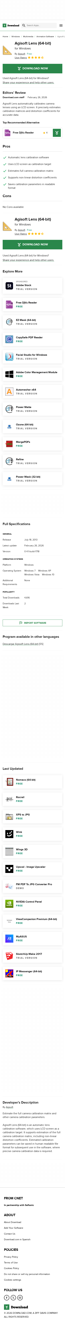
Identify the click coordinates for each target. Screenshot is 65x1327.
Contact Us (9, 1233)
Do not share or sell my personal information (27, 1274)
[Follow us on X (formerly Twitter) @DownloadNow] (13, 1297)
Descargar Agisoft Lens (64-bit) (20, 644)
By (20, 53)
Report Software (35, 623)
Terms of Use (11, 1262)
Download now (35, 68)
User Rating (21, 57)
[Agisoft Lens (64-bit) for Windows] (7, 50)
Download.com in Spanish (17, 1239)
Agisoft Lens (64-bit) (33, 45)
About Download (12, 1222)
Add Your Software (13, 1228)
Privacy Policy (11, 1256)
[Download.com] (11, 25)
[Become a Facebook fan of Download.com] (6, 1297)
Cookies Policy (11, 1268)
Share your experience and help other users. (28, 82)
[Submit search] (23, 25)
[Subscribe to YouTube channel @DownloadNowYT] (20, 1297)
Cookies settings (12, 1279)
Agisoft (9, 1107)
